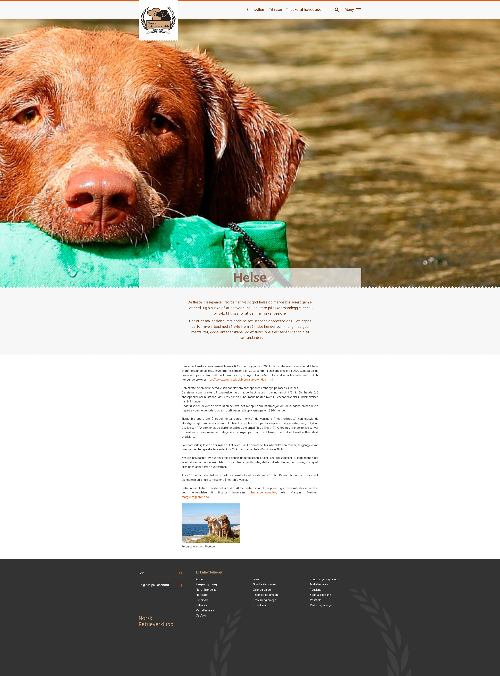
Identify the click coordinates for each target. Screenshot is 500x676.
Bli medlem (255, 10)
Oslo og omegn (262, 590)
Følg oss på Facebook (154, 585)
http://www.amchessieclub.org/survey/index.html (240, 379)
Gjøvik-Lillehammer (264, 585)
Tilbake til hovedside (303, 10)
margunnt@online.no (195, 497)
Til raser (275, 10)
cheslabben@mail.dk (263, 492)
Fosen (257, 580)
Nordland (202, 595)
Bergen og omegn (207, 585)
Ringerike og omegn (265, 595)
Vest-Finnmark (205, 611)
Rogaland (315, 590)
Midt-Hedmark (319, 585)
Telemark (201, 605)
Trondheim (260, 605)
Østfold (201, 616)
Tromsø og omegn (264, 600)
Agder (200, 580)
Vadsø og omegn (321, 605)
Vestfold (315, 600)
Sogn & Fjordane (320, 595)
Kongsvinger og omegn (324, 580)
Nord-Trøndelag (206, 590)
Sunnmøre (202, 600)
